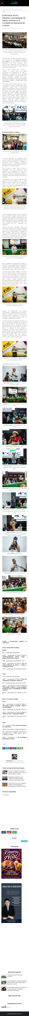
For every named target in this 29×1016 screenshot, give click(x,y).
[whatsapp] (14, 832)
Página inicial (4, 9)
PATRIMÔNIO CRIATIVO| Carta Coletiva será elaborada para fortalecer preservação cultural (16, 778)
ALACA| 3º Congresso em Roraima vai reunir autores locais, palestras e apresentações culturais (17, 772)
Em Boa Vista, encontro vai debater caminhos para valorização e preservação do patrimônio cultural (17, 784)
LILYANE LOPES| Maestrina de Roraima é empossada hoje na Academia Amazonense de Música (16, 989)
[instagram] (9, 832)
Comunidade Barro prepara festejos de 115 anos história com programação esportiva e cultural (17, 982)
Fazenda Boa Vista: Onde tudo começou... (15, 975)
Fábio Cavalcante (6, 28)
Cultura (9, 9)
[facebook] (3, 832)
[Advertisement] (11, 947)
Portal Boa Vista (18, 1013)
